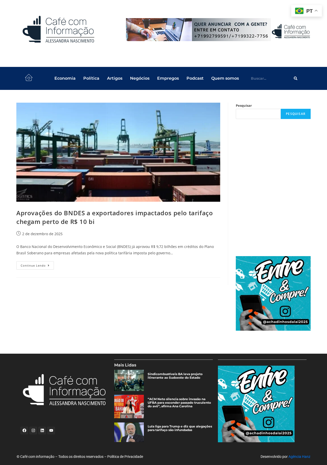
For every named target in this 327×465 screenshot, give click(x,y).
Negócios (139, 78)
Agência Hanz (299, 457)
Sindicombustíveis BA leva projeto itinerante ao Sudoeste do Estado (175, 375)
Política (91, 78)
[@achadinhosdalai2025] (273, 293)
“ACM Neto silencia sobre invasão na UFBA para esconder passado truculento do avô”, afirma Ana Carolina (179, 402)
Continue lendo (37, 264)
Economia (65, 78)
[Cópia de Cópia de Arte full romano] (219, 29)
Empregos (168, 78)
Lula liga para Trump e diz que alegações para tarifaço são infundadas (180, 428)
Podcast (195, 78)
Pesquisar (244, 105)
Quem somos (225, 78)
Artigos (114, 78)
